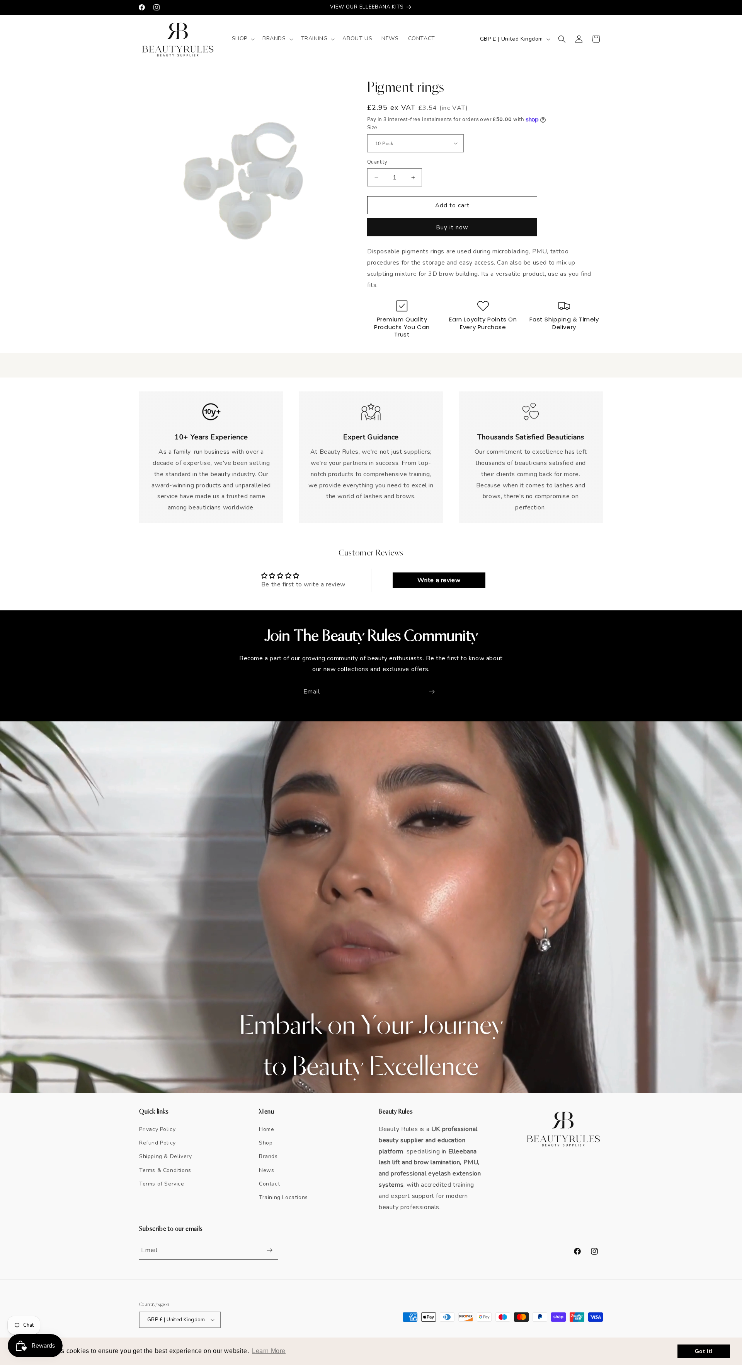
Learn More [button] (269, 1351)
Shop (265, 1142)
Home (266, 1129)
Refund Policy (157, 1142)
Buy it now (452, 227)
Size (372, 127)
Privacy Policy (157, 1129)
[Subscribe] (431, 692)
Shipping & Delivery (165, 1156)
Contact (269, 1183)
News (266, 1170)
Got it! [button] (704, 1351)
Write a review (438, 580)
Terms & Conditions (165, 1170)
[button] (242, 39)
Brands (268, 1156)
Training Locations (283, 1197)
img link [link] (211, 406)
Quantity (377, 162)
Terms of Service (161, 1183)
